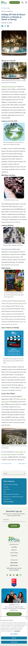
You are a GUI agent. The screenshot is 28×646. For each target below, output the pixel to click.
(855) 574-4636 (14, 565)
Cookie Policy (17, 631)
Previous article (7, 463)
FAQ (5, 492)
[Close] (26, 618)
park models (19, 452)
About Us (14, 550)
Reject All (14, 638)
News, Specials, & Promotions (11, 494)
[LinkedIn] (13, 575)
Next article (22, 463)
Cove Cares (7, 489)
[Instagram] (20, 575)
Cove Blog (14, 547)
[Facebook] (7, 575)
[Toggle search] (22, 2)
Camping (6, 487)
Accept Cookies (14, 642)
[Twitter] (10, 575)
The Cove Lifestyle (8, 501)
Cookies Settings (14, 634)
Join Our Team (14, 552)
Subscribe (14, 526)
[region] (14, 631)
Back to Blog (6, 8)
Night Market (19, 303)
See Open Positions (14, 614)
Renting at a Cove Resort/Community (13, 496)
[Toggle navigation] (26, 2)
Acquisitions (14, 555)
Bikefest (6, 254)
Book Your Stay (14, 2)
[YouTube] (17, 575)
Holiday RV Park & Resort (8, 86)
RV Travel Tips (7, 499)
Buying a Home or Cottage (11, 484)
